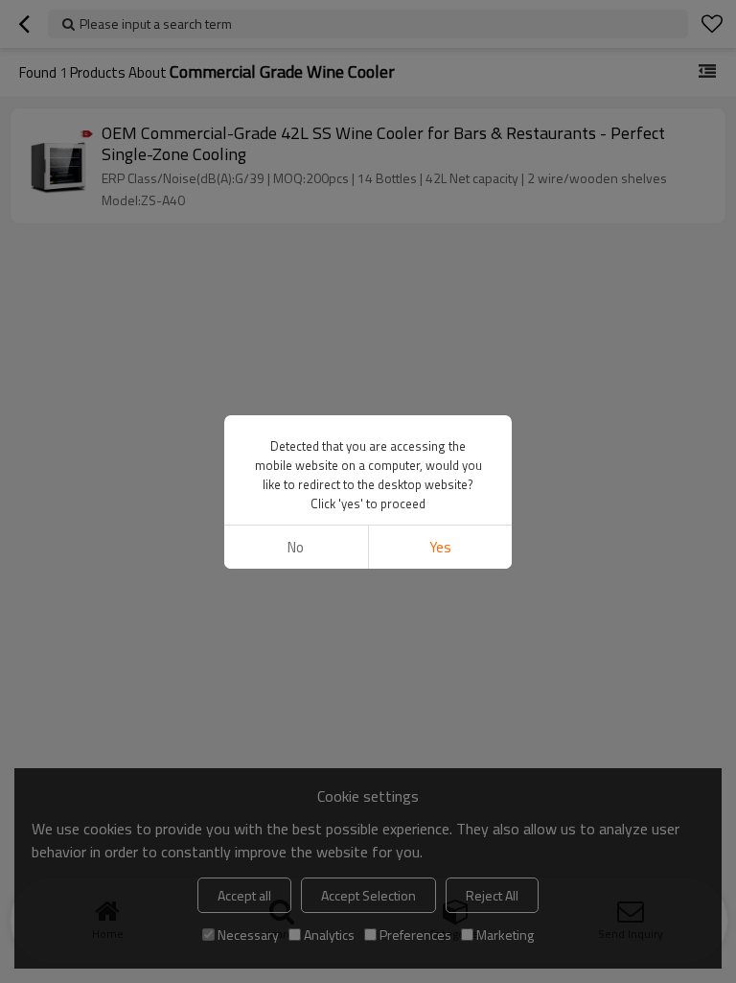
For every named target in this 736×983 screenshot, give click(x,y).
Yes (440, 547)
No (296, 547)
